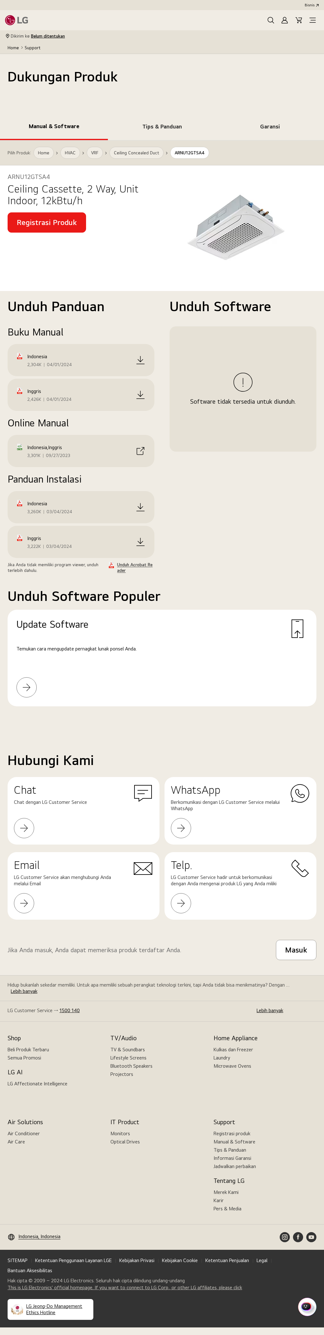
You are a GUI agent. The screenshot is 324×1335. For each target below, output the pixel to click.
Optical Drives (125, 1142)
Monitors (120, 1133)
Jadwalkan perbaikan (235, 1166)
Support (32, 47)
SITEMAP (18, 1260)
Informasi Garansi (232, 1158)
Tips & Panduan (230, 1150)
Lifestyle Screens (128, 1058)
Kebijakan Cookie (180, 1260)
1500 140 (69, 1010)
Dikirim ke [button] (38, 36)
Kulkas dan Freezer (233, 1050)
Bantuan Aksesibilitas (30, 1270)
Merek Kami (226, 1192)
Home (13, 47)
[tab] (54, 127)
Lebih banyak (24, 991)
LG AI (15, 1072)
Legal (262, 1260)
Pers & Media (227, 1209)
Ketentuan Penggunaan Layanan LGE (73, 1260)
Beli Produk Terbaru (28, 1050)
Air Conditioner (24, 1133)
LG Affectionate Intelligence (37, 1084)
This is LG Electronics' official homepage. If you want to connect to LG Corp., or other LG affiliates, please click (125, 1288)
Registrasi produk (232, 1133)
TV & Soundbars (127, 1050)
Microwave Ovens (232, 1066)
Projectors (121, 1074)
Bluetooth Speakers (131, 1066)
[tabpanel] (162, 430)
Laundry (222, 1058)
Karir (219, 1200)
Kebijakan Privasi (136, 1260)
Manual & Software (234, 1142)
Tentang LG (229, 1180)
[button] (271, 20)
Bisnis (310, 5)
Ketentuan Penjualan (227, 1260)
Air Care (16, 1142)
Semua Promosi (24, 1058)
